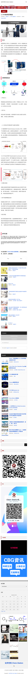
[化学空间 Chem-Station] (7, 2)
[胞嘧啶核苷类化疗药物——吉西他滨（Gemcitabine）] (23, 628)
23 (17, 606)
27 (6, 609)
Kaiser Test (10, 283)
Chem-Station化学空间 (12, 251)
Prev (8, 258)
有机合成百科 (16, 384)
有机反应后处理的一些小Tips (14, 299)
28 (10, 609)
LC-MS (11, 16)
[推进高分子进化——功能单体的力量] (14, 655)
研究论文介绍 (16, 361)
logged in (8, 347)
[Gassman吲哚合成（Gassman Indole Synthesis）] (14, 619)
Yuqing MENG (3, 18)
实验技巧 (7, 16)
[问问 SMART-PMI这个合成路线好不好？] (14, 628)
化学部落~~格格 (16, 300)
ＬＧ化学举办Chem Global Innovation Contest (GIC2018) (17, 407)
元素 (14, 376)
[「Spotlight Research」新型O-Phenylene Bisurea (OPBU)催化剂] (5, 628)
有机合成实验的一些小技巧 (13, 315)
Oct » (4, 611)
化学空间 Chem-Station (14, 663)
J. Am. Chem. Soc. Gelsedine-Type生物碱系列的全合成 (17, 367)
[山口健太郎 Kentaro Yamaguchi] (5, 638)
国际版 (22, 670)
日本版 (20, 670)
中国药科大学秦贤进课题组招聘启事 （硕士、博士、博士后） (17, 422)
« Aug (2, 611)
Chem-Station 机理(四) (14, 398)
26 (2, 609)
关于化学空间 (6, 670)
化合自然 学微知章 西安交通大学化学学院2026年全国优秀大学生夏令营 (17, 414)
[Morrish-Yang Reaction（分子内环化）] (14, 646)
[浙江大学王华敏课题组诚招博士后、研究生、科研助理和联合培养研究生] (23, 637)
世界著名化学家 (16, 392)
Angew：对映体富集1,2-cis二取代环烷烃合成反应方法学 (17, 359)
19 (2, 606)
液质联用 (14, 16)
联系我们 (16, 670)
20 (6, 606)
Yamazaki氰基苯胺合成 (14, 382)
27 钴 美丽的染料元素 (13, 374)
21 (10, 606)
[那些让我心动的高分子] (5, 655)
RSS (14, 666)
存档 (13, 670)
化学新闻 (15, 409)
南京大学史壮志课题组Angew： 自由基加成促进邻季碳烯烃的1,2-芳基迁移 (17, 430)
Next (21, 258)
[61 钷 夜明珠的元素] (14, 637)
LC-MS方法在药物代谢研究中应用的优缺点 (17, 275)
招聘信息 (15, 425)
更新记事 (10, 670)
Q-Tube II (10, 322)
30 (17, 609)
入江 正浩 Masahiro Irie (14, 390)
